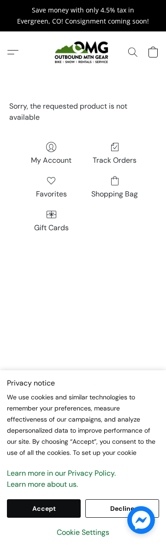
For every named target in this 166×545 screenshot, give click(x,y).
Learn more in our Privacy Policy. (61, 473)
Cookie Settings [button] (83, 532)
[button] (83, 52)
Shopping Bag (114, 194)
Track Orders (114, 160)
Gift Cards (51, 228)
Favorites (51, 194)
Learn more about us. (42, 484)
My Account (51, 160)
